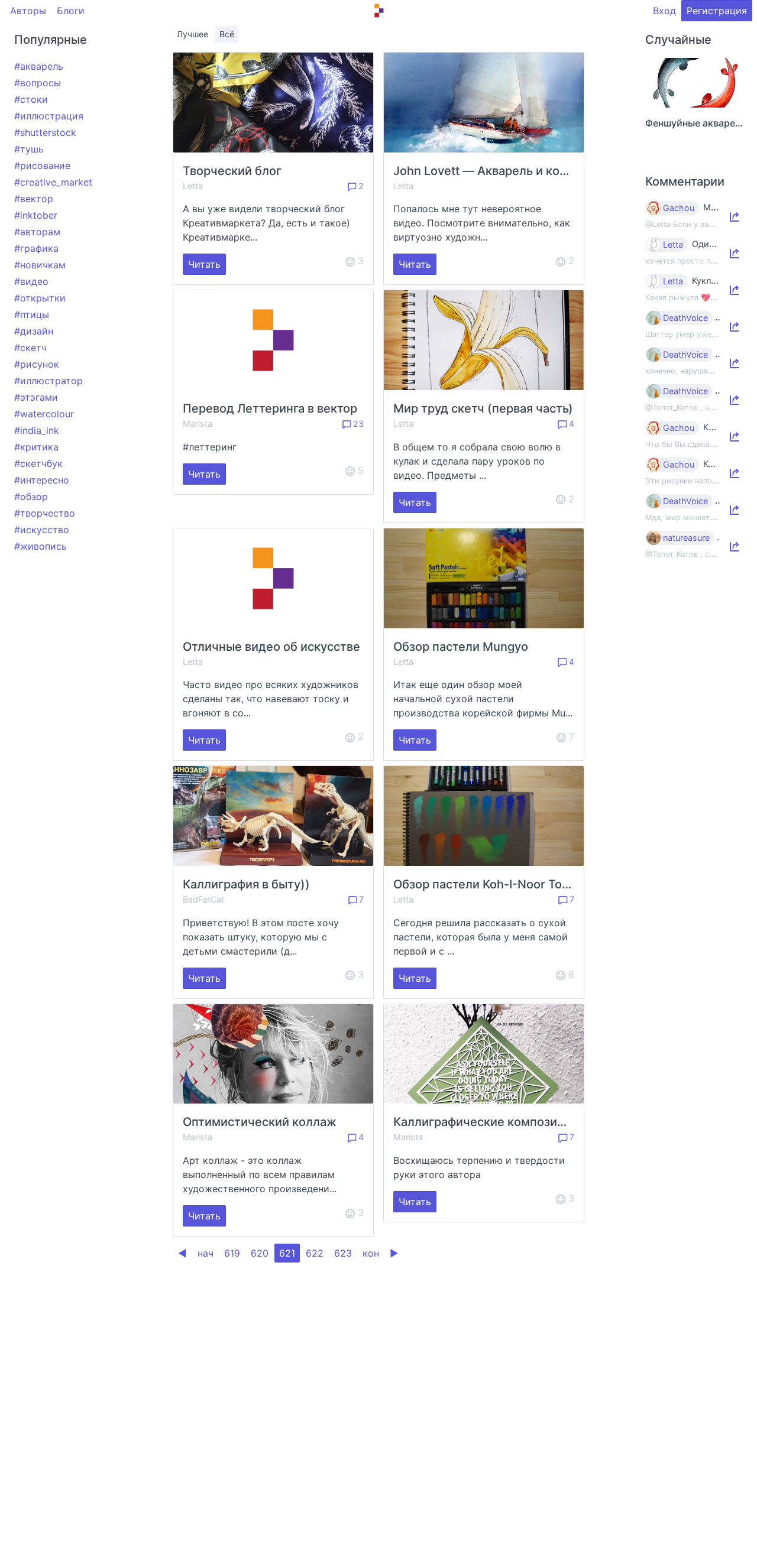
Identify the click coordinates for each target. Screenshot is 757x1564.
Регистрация (717, 11)
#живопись (40, 546)
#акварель (38, 66)
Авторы (28, 11)
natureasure (686, 538)
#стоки (31, 99)
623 (343, 1253)
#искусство (41, 530)
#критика (36, 447)
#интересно (41, 480)
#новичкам (40, 265)
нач (205, 1253)
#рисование (42, 165)
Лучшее (192, 34)
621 (287, 1253)
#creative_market (53, 182)
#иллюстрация (48, 116)
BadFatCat (203, 899)
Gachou (678, 208)
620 (259, 1253)
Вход (664, 11)
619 (232, 1253)
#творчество (44, 513)
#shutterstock (45, 132)
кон (371, 1253)
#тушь (29, 149)
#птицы (31, 314)
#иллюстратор (48, 381)
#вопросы (37, 83)
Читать (204, 264)
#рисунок (36, 364)
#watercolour (44, 414)
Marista (197, 423)
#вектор (33, 199)
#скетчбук (38, 463)
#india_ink (36, 430)
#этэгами (36, 397)
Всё (226, 34)
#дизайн (33, 331)
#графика (36, 248)
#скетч (30, 347)
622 (314, 1253)
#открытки (40, 298)
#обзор (31, 496)
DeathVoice (685, 318)
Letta (193, 186)
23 (357, 423)
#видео (31, 281)
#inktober (35, 215)
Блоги (71, 11)
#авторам (37, 232)
